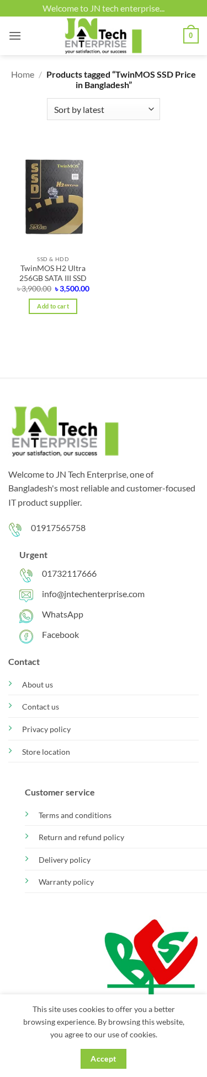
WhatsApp (62, 614)
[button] (15, 35)
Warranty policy (66, 881)
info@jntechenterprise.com (93, 593)
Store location (46, 751)
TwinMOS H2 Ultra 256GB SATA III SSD (53, 273)
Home (22, 74)
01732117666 (69, 573)
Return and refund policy (81, 837)
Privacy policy (46, 729)
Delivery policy (65, 859)
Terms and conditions (75, 815)
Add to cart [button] (53, 306)
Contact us (40, 706)
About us (37, 684)
